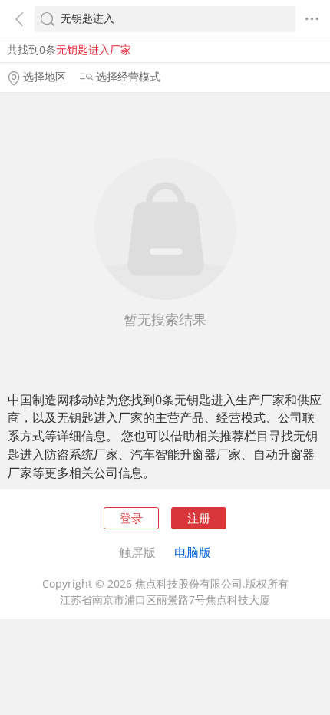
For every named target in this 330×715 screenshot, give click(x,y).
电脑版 (192, 552)
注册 (198, 518)
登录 (131, 518)
